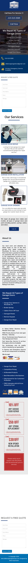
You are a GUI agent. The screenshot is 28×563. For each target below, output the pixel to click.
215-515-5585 (14, 18)
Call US (14, 229)
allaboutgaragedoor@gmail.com (15, 64)
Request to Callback (7, 110)
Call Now (14, 24)
